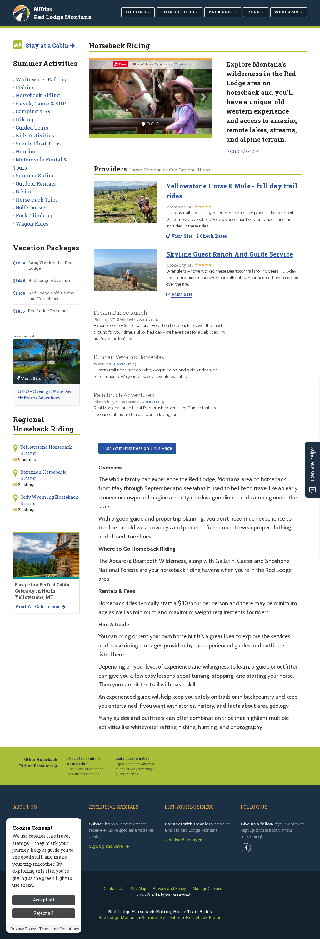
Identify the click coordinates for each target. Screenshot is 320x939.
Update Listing (147, 319)
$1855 (19, 311)
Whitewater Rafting (41, 79)
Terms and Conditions (59, 928)
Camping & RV (33, 111)
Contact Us (113, 888)
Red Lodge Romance (48, 311)
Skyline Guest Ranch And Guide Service (229, 254)
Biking (24, 191)
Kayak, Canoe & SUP (41, 103)
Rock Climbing (34, 215)
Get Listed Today (181, 840)
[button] (98, 97)
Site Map (138, 888)
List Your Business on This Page (137, 448)
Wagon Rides (32, 223)
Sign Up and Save (106, 846)
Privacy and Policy (169, 888)
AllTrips (43, 9)
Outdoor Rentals (36, 183)
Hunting (26, 151)
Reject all (43, 913)
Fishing (25, 87)
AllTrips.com (179, 64)
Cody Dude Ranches (132, 759)
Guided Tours (32, 127)
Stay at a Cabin (48, 45)
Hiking (24, 119)
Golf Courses (31, 207)
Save (123, 64)
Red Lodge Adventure (50, 280)
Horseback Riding (38, 95)
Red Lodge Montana (63, 17)
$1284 (19, 263)
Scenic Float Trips (38, 143)
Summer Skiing (35, 175)
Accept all (44, 900)
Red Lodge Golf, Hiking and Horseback (51, 295)
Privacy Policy (23, 928)
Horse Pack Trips (37, 199)
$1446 (19, 280)
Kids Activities (35, 135)
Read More (241, 151)
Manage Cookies (207, 888)
